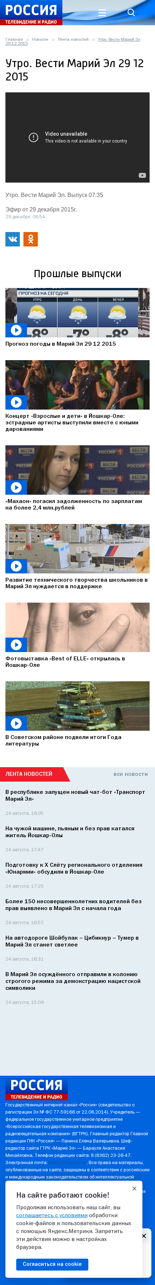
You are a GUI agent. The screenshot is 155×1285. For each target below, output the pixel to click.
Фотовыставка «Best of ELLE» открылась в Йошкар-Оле (65, 662)
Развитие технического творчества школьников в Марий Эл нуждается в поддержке (76, 583)
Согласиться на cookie (52, 1264)
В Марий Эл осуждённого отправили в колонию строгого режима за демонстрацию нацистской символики (73, 981)
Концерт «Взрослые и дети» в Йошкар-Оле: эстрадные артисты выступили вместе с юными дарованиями (71, 423)
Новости (40, 39)
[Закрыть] (134, 1188)
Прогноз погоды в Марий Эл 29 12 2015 (60, 344)
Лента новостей (73, 39)
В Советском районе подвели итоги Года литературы (63, 741)
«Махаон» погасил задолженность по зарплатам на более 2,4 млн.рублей (73, 505)
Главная (14, 39)
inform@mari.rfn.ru (68, 1163)
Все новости (131, 774)
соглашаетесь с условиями (52, 1215)
